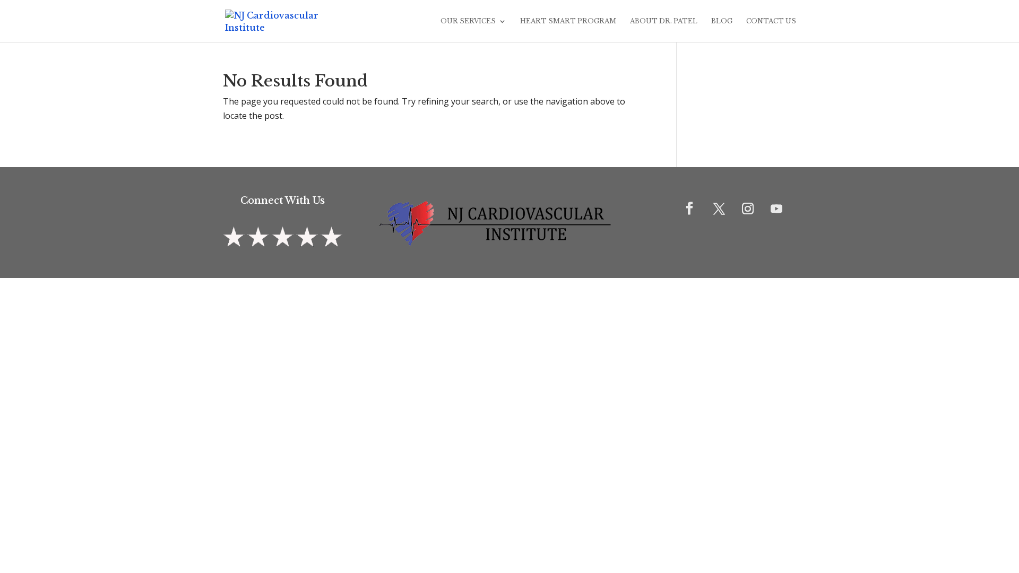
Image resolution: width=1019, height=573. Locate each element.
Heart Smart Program (568, 21)
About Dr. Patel (663, 21)
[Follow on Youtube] (776, 208)
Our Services (468, 21)
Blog (721, 21)
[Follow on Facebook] (689, 208)
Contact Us (771, 21)
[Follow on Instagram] (747, 208)
